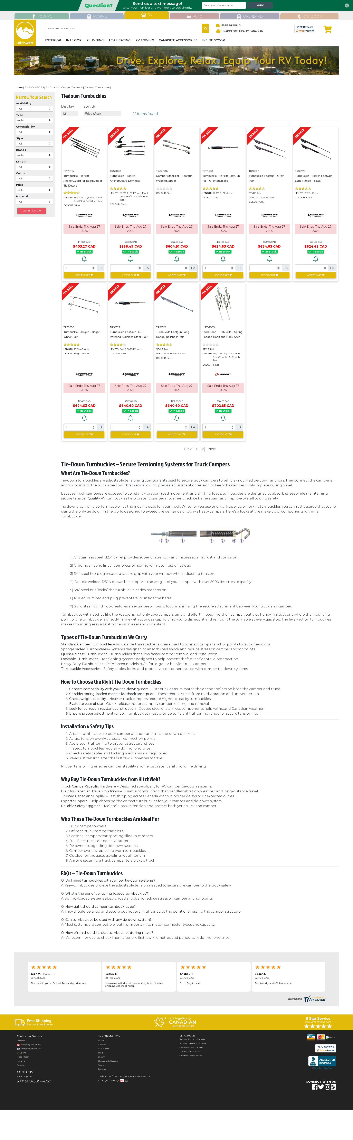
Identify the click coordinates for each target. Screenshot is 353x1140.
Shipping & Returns (108, 1061)
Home (19, 87)
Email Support (24, 1076)
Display (67, 106)
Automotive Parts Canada (193, 1043)
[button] (298, 1100)
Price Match (23, 1056)
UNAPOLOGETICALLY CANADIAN (242, 31)
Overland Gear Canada (191, 1047)
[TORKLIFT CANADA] (84, 215)
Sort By (90, 106)
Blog (100, 1052)
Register (21, 1065)
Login (123, 1076)
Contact (102, 1044)
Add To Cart (83, 275)
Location (102, 1069)
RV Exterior (52, 87)
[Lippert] (223, 374)
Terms (101, 1065)
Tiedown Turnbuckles (97, 87)
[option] (176, 60)
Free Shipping (231, 25)
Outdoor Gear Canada (191, 1055)
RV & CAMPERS (34, 87)
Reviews (21, 1040)
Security (102, 1056)
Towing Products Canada (192, 1039)
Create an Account (139, 1076)
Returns (21, 1061)
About (101, 1040)
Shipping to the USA (31, 1048)
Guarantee (103, 1048)
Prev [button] (187, 449)
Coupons (21, 1052)
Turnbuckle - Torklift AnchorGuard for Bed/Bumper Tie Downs (83, 180)
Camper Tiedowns (72, 87)
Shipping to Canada (31, 1044)
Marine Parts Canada (190, 1051)
